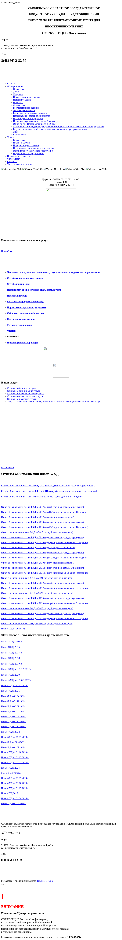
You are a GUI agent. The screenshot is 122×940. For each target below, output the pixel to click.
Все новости (19, 134)
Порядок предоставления (26, 145)
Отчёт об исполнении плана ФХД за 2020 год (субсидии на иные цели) (37, 562)
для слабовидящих (10, 2)
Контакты (12, 161)
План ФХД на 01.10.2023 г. (15, 752)
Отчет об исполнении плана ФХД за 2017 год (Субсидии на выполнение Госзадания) (44, 512)
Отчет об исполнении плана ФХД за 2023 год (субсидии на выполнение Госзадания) (44, 603)
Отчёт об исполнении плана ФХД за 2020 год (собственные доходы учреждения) (42, 552)
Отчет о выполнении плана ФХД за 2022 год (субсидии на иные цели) (37, 593)
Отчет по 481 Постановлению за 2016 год (34, 124)
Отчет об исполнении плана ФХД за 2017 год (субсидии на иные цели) (37, 517)
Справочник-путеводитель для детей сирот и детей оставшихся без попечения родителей (58, 126)
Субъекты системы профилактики (25, 313)
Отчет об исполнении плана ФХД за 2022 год (24, 583)
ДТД (15, 132)
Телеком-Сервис (45, 881)
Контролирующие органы (21, 319)
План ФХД (18, 102)
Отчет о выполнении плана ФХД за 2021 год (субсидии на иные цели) (37, 578)
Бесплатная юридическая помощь (30, 113)
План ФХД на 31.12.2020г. (14, 685)
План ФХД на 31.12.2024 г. (15, 788)
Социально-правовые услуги (22, 399)
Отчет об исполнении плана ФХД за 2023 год (24, 598)
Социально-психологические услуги (25, 393)
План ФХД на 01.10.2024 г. (15, 783)
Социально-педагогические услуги (25, 396)
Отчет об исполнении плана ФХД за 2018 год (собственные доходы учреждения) (42, 522)
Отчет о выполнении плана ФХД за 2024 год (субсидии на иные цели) (37, 623)
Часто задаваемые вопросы (21, 164)
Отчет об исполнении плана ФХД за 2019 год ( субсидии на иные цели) (38, 547)
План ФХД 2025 (9, 793)
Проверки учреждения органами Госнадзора (35, 121)
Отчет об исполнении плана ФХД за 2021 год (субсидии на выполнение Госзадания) (44, 573)
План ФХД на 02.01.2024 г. (11, 773)
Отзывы (11, 330)
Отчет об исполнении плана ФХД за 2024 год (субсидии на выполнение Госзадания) (44, 618)
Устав (16, 91)
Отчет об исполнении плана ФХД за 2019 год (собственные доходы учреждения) (42, 537)
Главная (11, 83)
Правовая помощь (17, 295)
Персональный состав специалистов (31, 116)
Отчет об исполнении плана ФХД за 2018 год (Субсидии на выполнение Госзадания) (44, 527)
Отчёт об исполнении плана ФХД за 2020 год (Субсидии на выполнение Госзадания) (44, 557)
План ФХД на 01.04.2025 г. (15, 798)
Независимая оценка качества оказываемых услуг (34, 289)
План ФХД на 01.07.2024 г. (15, 778)
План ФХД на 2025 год (13, 628)
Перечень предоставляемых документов (33, 148)
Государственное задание (26, 107)
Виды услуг (19, 140)
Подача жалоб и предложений (28, 153)
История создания (22, 99)
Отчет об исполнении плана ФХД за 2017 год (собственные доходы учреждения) (42, 507)
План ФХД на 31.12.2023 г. (15, 757)
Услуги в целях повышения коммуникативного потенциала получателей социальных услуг (53, 401)
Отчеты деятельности (24, 110)
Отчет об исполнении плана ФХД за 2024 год (24, 613)
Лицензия (18, 94)
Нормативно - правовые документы (26, 307)
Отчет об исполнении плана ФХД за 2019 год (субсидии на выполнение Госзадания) (44, 542)
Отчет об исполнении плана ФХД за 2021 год (24, 568)
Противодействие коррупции (28, 118)
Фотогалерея (13, 159)
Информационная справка (26, 97)
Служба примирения (18, 284)
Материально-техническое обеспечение (33, 150)
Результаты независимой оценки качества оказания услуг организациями (50, 129)
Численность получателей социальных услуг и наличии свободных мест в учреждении (53, 272)
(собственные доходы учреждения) (66, 568)
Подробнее (6, 251)
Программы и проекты (18, 156)
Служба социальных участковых (25, 278)
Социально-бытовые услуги (21, 388)
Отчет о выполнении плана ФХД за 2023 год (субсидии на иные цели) (37, 608)
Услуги (10, 137)
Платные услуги (21, 142)
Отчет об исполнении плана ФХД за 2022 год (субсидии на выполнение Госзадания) (44, 588)
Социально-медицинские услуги (23, 391)
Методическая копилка (19, 325)
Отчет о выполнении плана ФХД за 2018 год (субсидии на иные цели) (37, 532)
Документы (19, 105)
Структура (18, 89)
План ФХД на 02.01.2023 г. (15, 737)
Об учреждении (15, 86)
